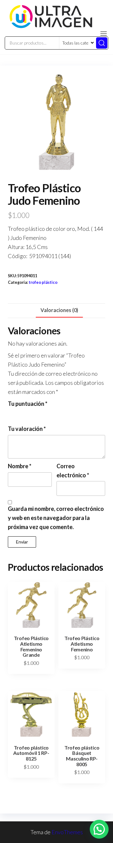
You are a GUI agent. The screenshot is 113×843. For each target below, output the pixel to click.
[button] (103, 33)
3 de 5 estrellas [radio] (28, 413)
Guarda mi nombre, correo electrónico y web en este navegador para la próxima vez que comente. (56, 517)
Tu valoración (27, 428)
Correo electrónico (72, 471)
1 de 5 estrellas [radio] (11, 413)
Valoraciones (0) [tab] (59, 310)
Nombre (19, 466)
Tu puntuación (27, 403)
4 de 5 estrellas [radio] (37, 413)
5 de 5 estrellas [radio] (45, 413)
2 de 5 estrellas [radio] (20, 413)
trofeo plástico (43, 282)
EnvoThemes (67, 832)
